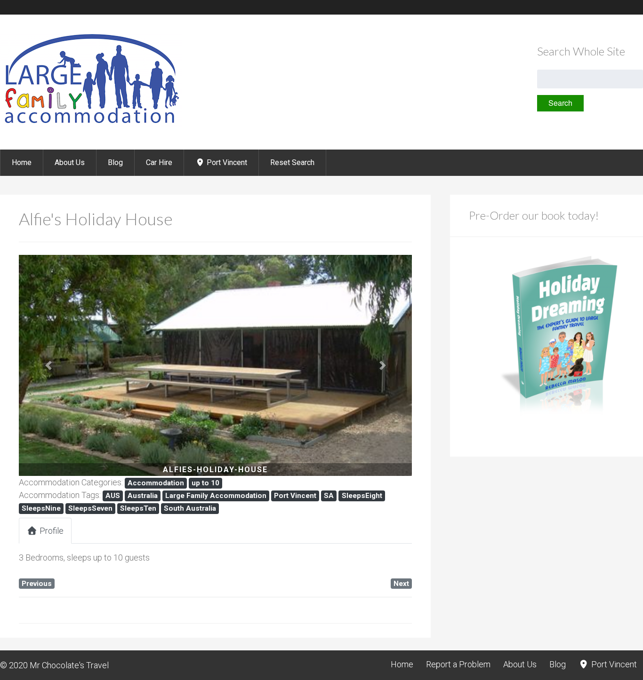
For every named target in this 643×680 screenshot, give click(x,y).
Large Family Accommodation (215, 495)
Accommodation (156, 483)
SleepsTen (138, 508)
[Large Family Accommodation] (91, 124)
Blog (115, 162)
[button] (48, 365)
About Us (70, 162)
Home (22, 162)
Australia (143, 495)
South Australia (190, 508)
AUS (112, 495)
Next (401, 583)
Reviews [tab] (207, 531)
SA (329, 495)
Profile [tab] (52, 531)
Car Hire (159, 162)
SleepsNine (41, 508)
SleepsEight (362, 495)
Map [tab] (155, 531)
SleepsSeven (90, 508)
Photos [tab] (105, 531)
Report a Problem (458, 664)
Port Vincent (226, 162)
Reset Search (292, 162)
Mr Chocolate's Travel (69, 665)
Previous (37, 583)
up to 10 (205, 483)
